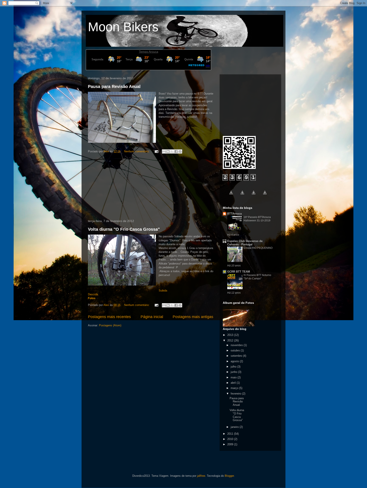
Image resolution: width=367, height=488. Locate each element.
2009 (230, 444)
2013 (230, 335)
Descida (93, 294)
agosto (235, 361)
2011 (230, 433)
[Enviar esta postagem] (156, 151)
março (235, 388)
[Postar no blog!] (168, 151)
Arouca (153, 51)
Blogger (229, 475)
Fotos (91, 298)
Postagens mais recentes (109, 317)
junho (234, 371)
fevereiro (236, 393)
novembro (237, 345)
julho (234, 366)
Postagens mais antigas (193, 317)
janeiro (235, 427)
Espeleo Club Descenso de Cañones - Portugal (245, 242)
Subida (163, 290)
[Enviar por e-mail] (164, 151)
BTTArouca (234, 213)
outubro (236, 350)
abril (234, 382)
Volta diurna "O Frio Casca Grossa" (124, 229)
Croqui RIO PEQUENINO (258, 247)
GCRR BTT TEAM (238, 271)
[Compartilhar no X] (172, 151)
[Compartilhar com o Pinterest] (180, 151)
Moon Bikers (123, 27)
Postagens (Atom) (110, 325)
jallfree (201, 475)
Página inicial (152, 317)
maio (234, 377)
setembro (237, 355)
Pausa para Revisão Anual (114, 86)
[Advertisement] (150, 187)
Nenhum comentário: (137, 151)
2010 (230, 439)
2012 (230, 340)
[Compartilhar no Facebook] (176, 151)
